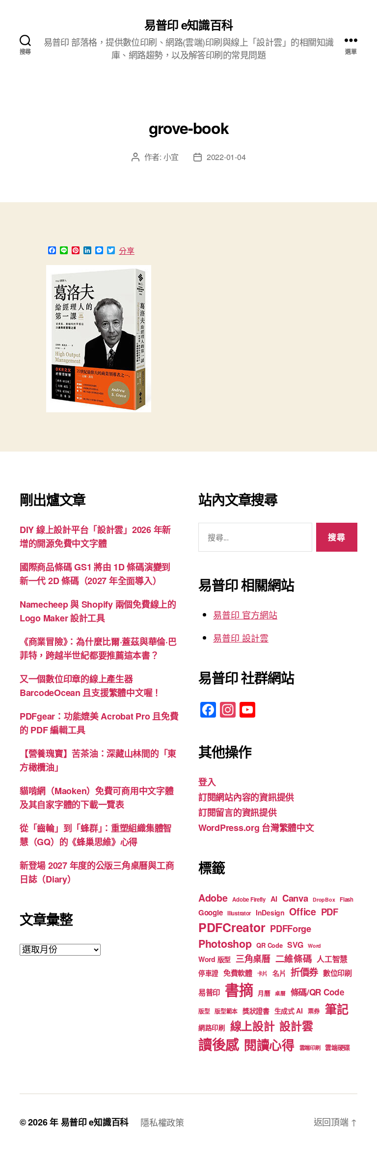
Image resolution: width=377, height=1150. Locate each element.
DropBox (324, 899)
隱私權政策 (162, 1122)
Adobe (213, 898)
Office (302, 911)
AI (273, 899)
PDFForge (290, 928)
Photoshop (225, 943)
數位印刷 (337, 972)
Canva (295, 898)
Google (210, 912)
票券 (314, 1011)
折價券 (304, 972)
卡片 (262, 973)
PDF (329, 911)
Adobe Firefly (249, 899)
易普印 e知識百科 (188, 24)
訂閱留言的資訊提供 (237, 812)
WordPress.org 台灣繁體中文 (256, 827)
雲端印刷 (310, 1047)
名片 (279, 973)
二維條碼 (293, 958)
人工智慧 (332, 958)
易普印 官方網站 (245, 614)
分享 (127, 251)
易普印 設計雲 (241, 637)
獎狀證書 (255, 1011)
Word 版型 (214, 959)
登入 (206, 782)
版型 (204, 1011)
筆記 (336, 1008)
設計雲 (296, 1025)
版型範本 (226, 1011)
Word (314, 945)
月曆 (264, 992)
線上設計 (252, 1025)
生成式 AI (288, 1011)
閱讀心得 (269, 1045)
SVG (295, 944)
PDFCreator (231, 927)
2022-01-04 (226, 156)
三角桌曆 (253, 958)
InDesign (270, 912)
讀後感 (218, 1044)
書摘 (239, 989)
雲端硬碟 (337, 1047)
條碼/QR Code (318, 992)
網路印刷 (211, 1027)
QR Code (269, 945)
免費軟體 (237, 972)
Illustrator (239, 913)
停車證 (208, 973)
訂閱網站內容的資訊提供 (246, 797)
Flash (346, 899)
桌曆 (280, 993)
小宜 (171, 156)
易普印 (209, 992)
